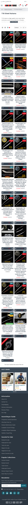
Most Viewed (5, 369)
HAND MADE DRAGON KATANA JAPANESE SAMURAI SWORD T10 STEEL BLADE (8, 99)
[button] (12, 391)
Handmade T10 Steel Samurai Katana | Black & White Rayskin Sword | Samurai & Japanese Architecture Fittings (20, 213)
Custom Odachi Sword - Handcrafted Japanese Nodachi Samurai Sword (20, 385)
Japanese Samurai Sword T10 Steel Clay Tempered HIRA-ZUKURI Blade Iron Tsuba (7, 267)
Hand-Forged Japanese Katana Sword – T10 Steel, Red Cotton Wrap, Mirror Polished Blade (20, 100)
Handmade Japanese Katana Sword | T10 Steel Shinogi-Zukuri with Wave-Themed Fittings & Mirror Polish (20, 155)
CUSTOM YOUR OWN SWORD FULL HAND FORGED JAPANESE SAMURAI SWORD (7, 385)
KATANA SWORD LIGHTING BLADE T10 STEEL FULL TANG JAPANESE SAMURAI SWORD (20, 328)
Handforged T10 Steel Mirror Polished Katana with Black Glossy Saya (20, 126)
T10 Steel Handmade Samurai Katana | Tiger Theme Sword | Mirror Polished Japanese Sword (20, 299)
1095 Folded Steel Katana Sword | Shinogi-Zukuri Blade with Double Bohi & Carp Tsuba (7, 47)
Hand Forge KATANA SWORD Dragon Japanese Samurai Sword (20, 73)
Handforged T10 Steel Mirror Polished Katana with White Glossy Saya (7, 153)
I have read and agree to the (13, 489)
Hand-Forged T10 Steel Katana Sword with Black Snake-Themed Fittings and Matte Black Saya (8, 127)
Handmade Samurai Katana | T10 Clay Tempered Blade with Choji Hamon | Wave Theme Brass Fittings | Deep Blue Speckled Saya (8, 184)
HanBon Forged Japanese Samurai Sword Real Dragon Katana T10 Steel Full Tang (7, 73)
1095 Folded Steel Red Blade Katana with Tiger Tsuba (20, 46)
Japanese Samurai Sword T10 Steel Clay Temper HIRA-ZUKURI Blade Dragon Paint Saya (20, 241)
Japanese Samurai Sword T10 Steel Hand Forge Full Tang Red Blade (7, 354)
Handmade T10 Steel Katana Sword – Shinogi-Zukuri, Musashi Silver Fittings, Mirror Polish (8, 211)
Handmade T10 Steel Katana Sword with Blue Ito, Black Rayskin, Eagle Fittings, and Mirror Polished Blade (20, 183)
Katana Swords (8, 9)
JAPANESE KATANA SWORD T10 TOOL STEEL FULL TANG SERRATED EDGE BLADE (7, 241)
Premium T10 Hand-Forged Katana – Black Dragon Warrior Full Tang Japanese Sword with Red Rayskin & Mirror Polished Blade (8, 301)
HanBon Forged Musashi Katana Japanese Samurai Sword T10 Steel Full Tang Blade (7, 328)
